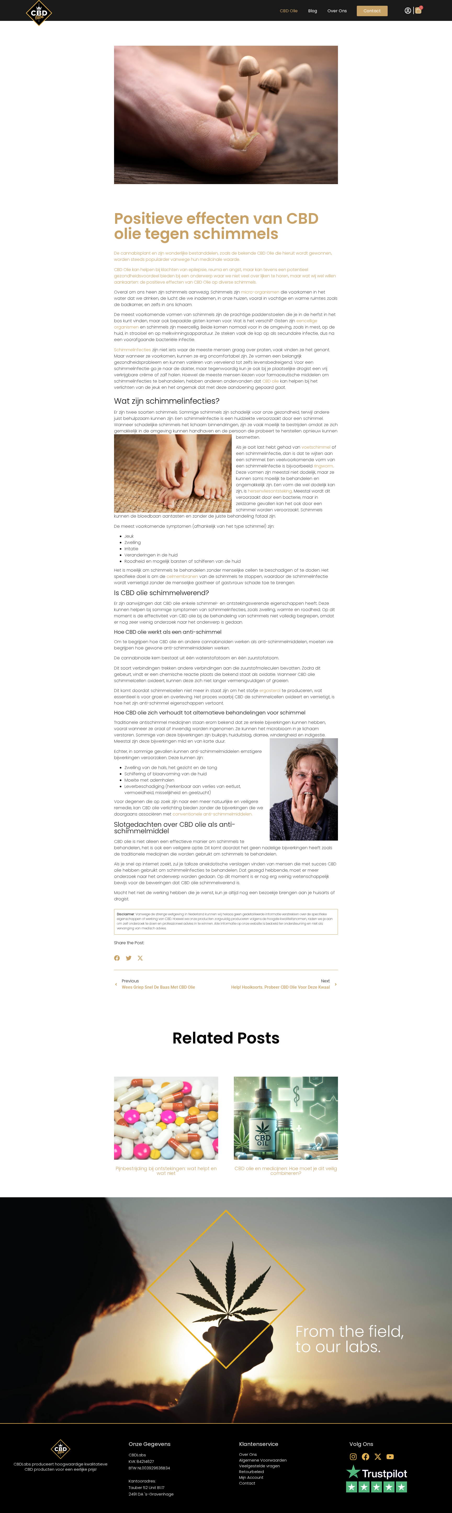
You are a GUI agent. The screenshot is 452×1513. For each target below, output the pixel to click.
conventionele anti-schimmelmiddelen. (212, 814)
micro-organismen (260, 292)
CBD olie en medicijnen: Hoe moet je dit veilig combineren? (286, 1170)
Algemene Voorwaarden (263, 1460)
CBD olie (289, 11)
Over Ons (337, 11)
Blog (312, 11)
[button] (117, 958)
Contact (372, 11)
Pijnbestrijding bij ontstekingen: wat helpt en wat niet (166, 1170)
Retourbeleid (251, 1471)
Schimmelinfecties (132, 350)
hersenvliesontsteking (270, 491)
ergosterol (269, 691)
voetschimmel (316, 447)
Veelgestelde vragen (259, 1466)
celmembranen (182, 576)
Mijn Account (251, 1477)
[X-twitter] (378, 1457)
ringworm (323, 466)
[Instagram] (353, 1457)
